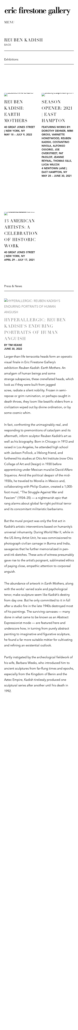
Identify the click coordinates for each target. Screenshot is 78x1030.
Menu (9, 22)
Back (7, 45)
